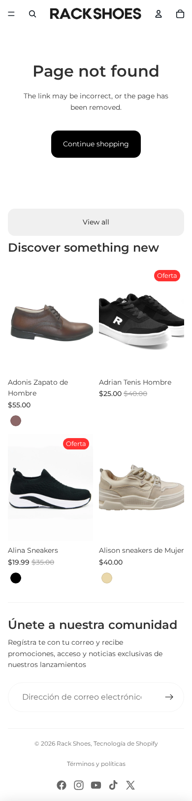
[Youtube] (96, 785)
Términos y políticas (96, 763)
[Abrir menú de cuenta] (158, 14)
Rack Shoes (74, 743)
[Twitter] (130, 785)
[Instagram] (79, 785)
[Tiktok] (113, 785)
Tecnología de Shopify (126, 743)
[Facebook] (61, 785)
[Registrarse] (169, 697)
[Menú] (11, 13)
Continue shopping (96, 143)
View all (96, 222)
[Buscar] (32, 14)
